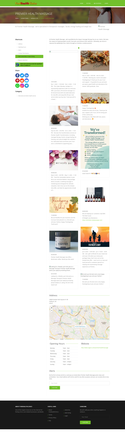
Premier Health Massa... (80, 326)
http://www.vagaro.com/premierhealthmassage (94, 347)
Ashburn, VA (34, 18)
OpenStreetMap (101, 339)
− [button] (51, 310)
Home (81, 3)
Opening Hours (22, 47)
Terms (50, 415)
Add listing (68, 413)
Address (20, 44)
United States (25, 18)
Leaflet (89, 339)
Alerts (19, 50)
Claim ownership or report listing (26, 56)
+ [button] (51, 308)
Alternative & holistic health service (27, 96)
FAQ (50, 420)
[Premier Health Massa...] (80, 323)
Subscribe (54, 387)
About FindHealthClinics (54, 411)
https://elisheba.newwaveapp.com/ (92, 220)
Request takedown (23, 60)
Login (106, 3)
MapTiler (94, 339)
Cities (89, 3)
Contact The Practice (23, 53)
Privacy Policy (52, 417)
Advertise (67, 410)
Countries (98, 3)
